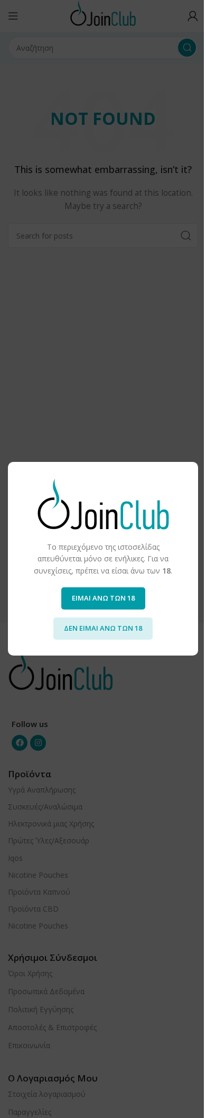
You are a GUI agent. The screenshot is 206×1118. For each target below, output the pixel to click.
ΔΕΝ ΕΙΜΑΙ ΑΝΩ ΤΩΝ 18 (103, 628)
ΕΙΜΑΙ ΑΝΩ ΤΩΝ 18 (103, 598)
